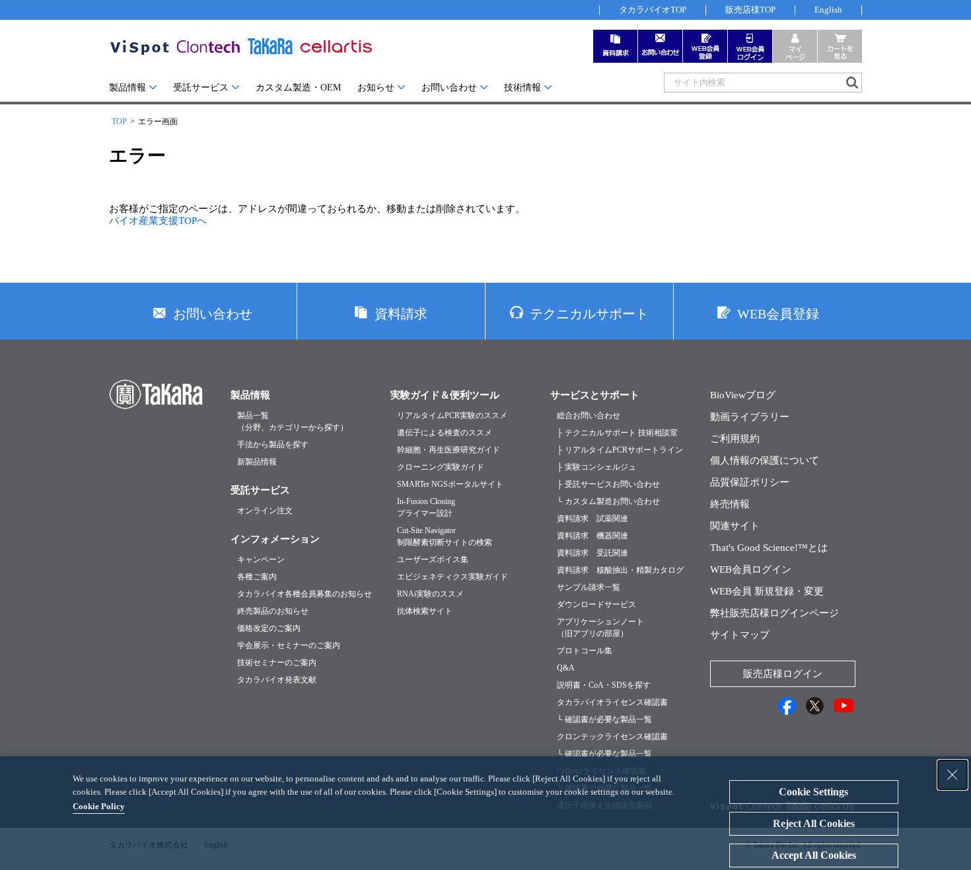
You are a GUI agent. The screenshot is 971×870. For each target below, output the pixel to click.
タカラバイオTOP (652, 10)
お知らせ (375, 87)
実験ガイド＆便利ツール (444, 395)
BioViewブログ (742, 395)
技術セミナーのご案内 (276, 662)
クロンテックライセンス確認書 (612, 736)
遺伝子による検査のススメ (444, 432)
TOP (119, 121)
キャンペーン (261, 559)
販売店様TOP (750, 10)
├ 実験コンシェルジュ (596, 467)
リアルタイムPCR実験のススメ (452, 415)
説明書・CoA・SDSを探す (604, 685)
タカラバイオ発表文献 (276, 679)
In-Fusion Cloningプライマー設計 (426, 507)
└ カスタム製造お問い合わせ (608, 501)
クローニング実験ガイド (440, 467)
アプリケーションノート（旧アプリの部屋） (600, 627)
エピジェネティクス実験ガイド (452, 576)
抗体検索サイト (424, 611)
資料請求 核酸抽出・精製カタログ (620, 570)
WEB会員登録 (778, 314)
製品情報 (127, 87)
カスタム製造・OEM (298, 87)
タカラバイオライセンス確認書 (612, 702)
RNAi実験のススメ (430, 593)
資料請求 (401, 314)
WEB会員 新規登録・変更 (767, 591)
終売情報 (730, 504)
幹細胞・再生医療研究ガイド (448, 449)
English (828, 10)
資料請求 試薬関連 (592, 518)
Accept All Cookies (814, 855)
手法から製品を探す (272, 444)
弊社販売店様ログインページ (774, 613)
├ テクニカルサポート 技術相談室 (617, 432)
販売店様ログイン (782, 674)
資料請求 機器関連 (592, 535)
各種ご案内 (257, 576)
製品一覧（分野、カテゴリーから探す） (292, 421)
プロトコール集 (584, 650)
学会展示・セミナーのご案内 (288, 645)
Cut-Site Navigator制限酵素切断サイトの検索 (444, 536)
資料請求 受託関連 (592, 553)
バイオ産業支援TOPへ (158, 220)
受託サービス (201, 87)
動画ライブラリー (749, 417)
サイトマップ (740, 635)
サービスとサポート (594, 395)
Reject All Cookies (814, 823)
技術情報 (522, 87)
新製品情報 (257, 461)
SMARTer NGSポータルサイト (450, 484)
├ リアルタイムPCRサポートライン (620, 449)
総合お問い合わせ (588, 415)
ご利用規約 (735, 438)
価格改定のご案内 (269, 628)
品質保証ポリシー (749, 482)
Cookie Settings (813, 791)
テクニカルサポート (589, 314)
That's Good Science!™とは (769, 547)
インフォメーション (275, 539)
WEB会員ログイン (750, 569)
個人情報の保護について (764, 460)
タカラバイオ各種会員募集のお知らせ (304, 593)
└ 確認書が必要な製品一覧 (604, 719)
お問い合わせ (449, 87)
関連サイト (735, 526)
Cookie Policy (99, 806)
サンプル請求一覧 (588, 587)
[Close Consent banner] (952, 774)
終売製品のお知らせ (272, 611)
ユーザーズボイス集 (432, 559)
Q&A (566, 667)
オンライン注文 (265, 510)
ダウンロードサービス (596, 604)
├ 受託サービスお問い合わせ (608, 484)
